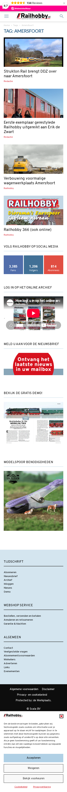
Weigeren (33, 768)
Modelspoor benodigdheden (28, 462)
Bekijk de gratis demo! (23, 393)
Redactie (8, 81)
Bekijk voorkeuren (33, 778)
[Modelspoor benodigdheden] (33, 534)
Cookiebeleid (21, 786)
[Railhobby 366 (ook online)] (33, 210)
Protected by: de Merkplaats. (33, 700)
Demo (7, 591)
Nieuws (8, 588)
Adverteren (10, 663)
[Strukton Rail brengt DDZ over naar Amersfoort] (33, 52)
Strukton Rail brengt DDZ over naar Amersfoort (30, 74)
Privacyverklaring (42, 786)
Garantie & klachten (15, 623)
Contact (8, 648)
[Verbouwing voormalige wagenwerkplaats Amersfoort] (33, 159)
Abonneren (10, 572)
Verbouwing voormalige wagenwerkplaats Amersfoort (29, 181)
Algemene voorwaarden (24, 689)
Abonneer (53, 256)
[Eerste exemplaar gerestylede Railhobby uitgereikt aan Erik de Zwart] (33, 103)
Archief (8, 580)
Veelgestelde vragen (16, 651)
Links (7, 667)
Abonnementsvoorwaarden (19, 655)
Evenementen (12, 671)
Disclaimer (48, 689)
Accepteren (34, 758)
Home (7, 25)
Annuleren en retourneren (18, 620)
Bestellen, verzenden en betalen (22, 616)
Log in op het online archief (28, 288)
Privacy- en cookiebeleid (32, 695)
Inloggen (9, 584)
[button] (61, 716)
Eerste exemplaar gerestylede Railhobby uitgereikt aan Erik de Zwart (32, 127)
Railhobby (9, 188)
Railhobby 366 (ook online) (27, 229)
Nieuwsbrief (11, 576)
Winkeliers (9, 659)
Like (13, 256)
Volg (33, 256)
